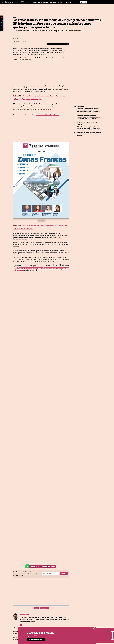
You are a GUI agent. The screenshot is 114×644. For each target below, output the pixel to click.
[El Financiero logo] (23, 2)
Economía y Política (47, 2)
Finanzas (40, 2)
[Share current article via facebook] (1, 20)
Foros (14, 17)
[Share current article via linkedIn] (1, 26)
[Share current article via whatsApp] (1, 28)
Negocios (35, 2)
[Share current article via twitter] (1, 23)
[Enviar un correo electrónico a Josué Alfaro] (21, 625)
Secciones (8, 2)
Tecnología (69, 2)
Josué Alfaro (17, 38)
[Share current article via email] (1, 18)
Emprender (62, 2)
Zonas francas (44, 608)
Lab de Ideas (56, 2)
